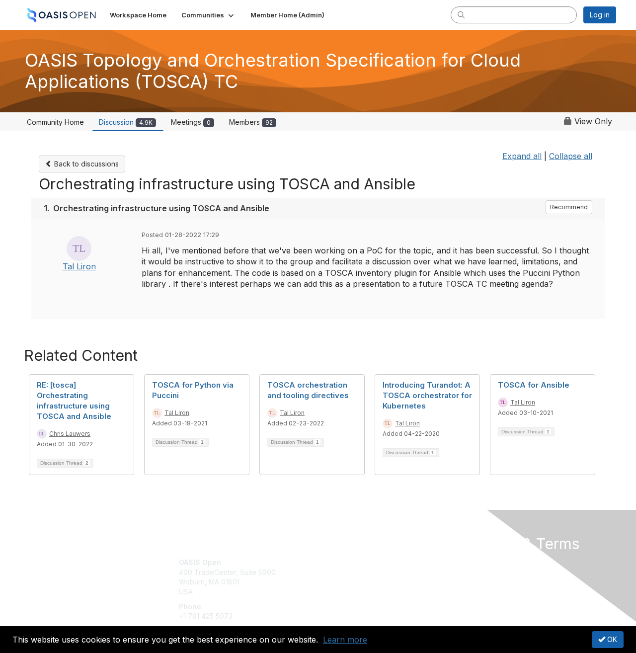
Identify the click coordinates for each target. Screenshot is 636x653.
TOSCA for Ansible (533, 385)
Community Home (55, 122)
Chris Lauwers (69, 433)
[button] (208, 14)
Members (251, 122)
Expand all (522, 156)
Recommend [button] (569, 207)
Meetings (191, 122)
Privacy (478, 572)
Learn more (345, 640)
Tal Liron (79, 266)
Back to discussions (85, 164)
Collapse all (570, 156)
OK (611, 639)
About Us (480, 562)
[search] (461, 14)
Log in (600, 14)
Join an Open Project (357, 577)
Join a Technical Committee (367, 591)
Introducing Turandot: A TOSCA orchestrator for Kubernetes (427, 395)
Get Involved (343, 562)
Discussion (126, 122)
